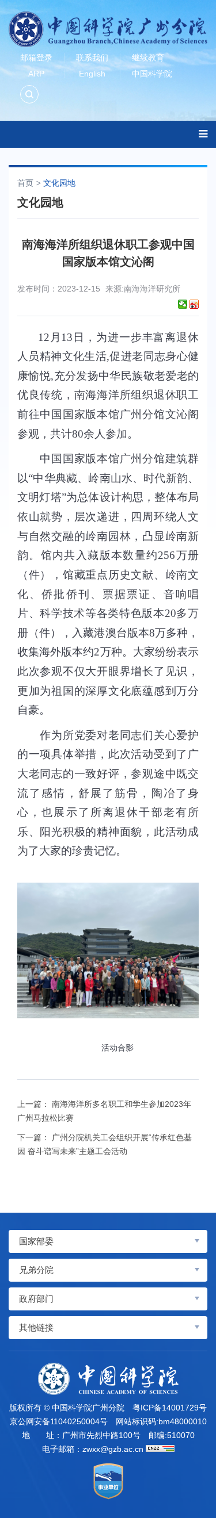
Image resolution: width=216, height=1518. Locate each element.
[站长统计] (160, 1448)
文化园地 (59, 182)
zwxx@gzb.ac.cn (112, 1449)
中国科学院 (152, 73)
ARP (36, 73)
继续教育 (148, 57)
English (92, 73)
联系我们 (92, 57)
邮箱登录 (36, 57)
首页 (25, 182)
